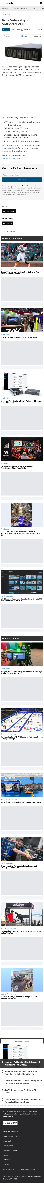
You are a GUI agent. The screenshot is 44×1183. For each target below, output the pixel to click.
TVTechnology (18, 30)
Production (6, 14)
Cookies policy (8, 1146)
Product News (9, 211)
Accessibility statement (11, 1150)
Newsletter (37, 36)
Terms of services (27, 186)
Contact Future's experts (11, 1136)
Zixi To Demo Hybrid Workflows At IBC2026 (20, 1091)
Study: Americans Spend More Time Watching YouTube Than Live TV (20, 1072)
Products (6, 30)
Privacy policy (7, 1141)
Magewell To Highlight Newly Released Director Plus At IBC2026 (22, 1063)
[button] (2, 3)
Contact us (6, 1160)
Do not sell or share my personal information (19, 1169)
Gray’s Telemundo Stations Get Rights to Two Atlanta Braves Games (23, 1082)
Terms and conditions (10, 1132)
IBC (34, 8)
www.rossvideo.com (11, 158)
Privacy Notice (30, 188)
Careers (5, 1155)
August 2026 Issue (20, 8)
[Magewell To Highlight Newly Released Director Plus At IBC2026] (22, 1055)
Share (7, 36)
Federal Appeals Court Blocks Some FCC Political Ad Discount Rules (23, 1100)
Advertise (6, 1164)
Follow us (26, 36)
